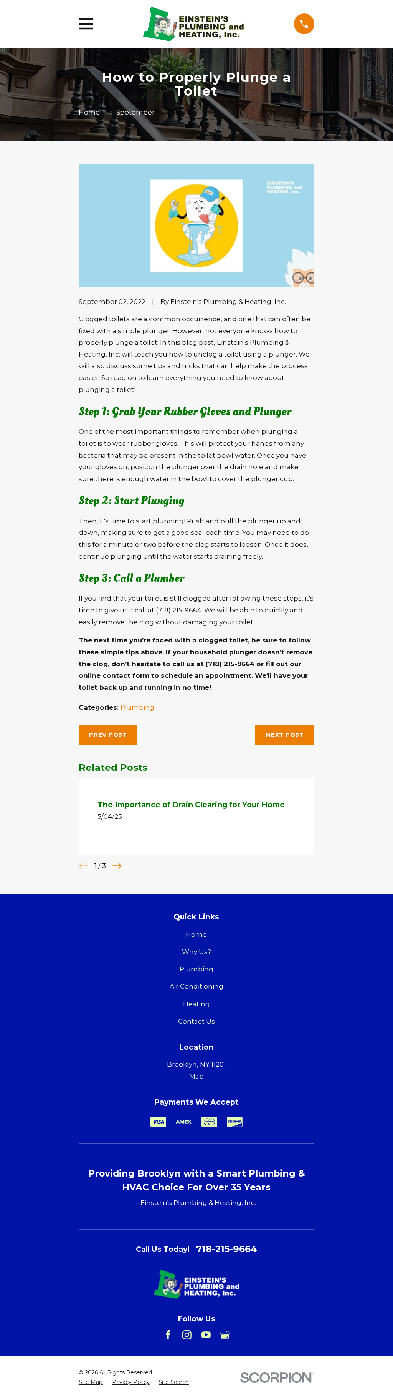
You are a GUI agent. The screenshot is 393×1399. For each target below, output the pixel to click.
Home (196, 934)
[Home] (193, 24)
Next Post (285, 734)
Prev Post (108, 734)
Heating (196, 1004)
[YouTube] (206, 1334)
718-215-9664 (226, 1249)
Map (196, 1076)
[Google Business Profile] (225, 1334)
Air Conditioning (196, 986)
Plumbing (137, 707)
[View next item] (117, 865)
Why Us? (196, 952)
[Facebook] (168, 1334)
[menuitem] (91, 1382)
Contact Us (196, 1021)
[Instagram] (187, 1334)
